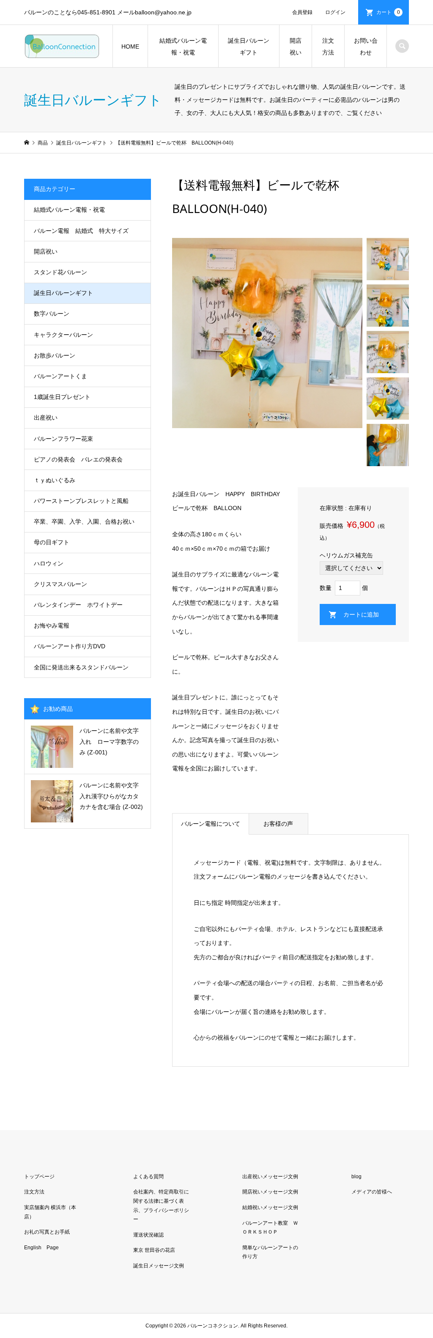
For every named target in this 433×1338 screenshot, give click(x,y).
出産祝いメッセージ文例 (270, 1177)
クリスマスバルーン (60, 584)
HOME (130, 46)
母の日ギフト (51, 542)
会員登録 (302, 12)
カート (388, 12)
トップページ (39, 1177)
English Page (41, 1248)
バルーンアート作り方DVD (69, 646)
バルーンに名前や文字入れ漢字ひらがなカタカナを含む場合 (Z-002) (111, 796)
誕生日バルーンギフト (248, 46)
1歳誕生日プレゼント (62, 396)
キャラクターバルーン (63, 334)
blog (356, 1177)
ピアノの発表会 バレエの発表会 (78, 459)
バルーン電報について (210, 823)
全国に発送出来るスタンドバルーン (81, 667)
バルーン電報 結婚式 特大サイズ (81, 230)
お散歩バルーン (54, 355)
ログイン (335, 12)
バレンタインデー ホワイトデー (78, 604)
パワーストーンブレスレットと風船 (81, 500)
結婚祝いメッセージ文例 (270, 1207)
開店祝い (295, 46)
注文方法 (328, 46)
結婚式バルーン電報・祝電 (183, 46)
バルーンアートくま (60, 376)
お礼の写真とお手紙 (47, 1232)
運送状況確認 (148, 1235)
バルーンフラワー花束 (63, 438)
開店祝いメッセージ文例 (270, 1192)
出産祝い (46, 417)
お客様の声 (278, 823)
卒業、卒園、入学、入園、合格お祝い (84, 521)
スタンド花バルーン (60, 272)
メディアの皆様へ (371, 1192)
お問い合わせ (366, 46)
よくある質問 (148, 1177)
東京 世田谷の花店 (154, 1250)
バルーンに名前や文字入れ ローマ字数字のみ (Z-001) (109, 741)
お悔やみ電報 (51, 625)
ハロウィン (48, 563)
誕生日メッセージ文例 (158, 1266)
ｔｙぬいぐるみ (54, 480)
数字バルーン (51, 313)
